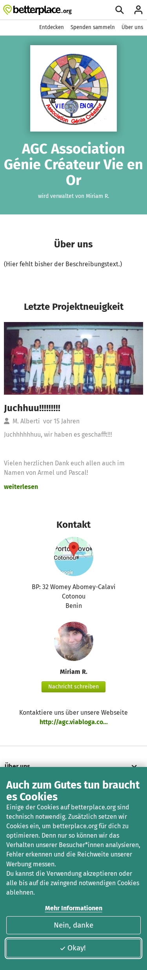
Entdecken (51, 27)
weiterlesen (21, 486)
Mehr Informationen (73, 908)
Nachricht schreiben (73, 686)
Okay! (76, 947)
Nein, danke (73, 925)
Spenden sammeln (93, 27)
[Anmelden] (138, 10)
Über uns (132, 27)
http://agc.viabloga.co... (74, 722)
